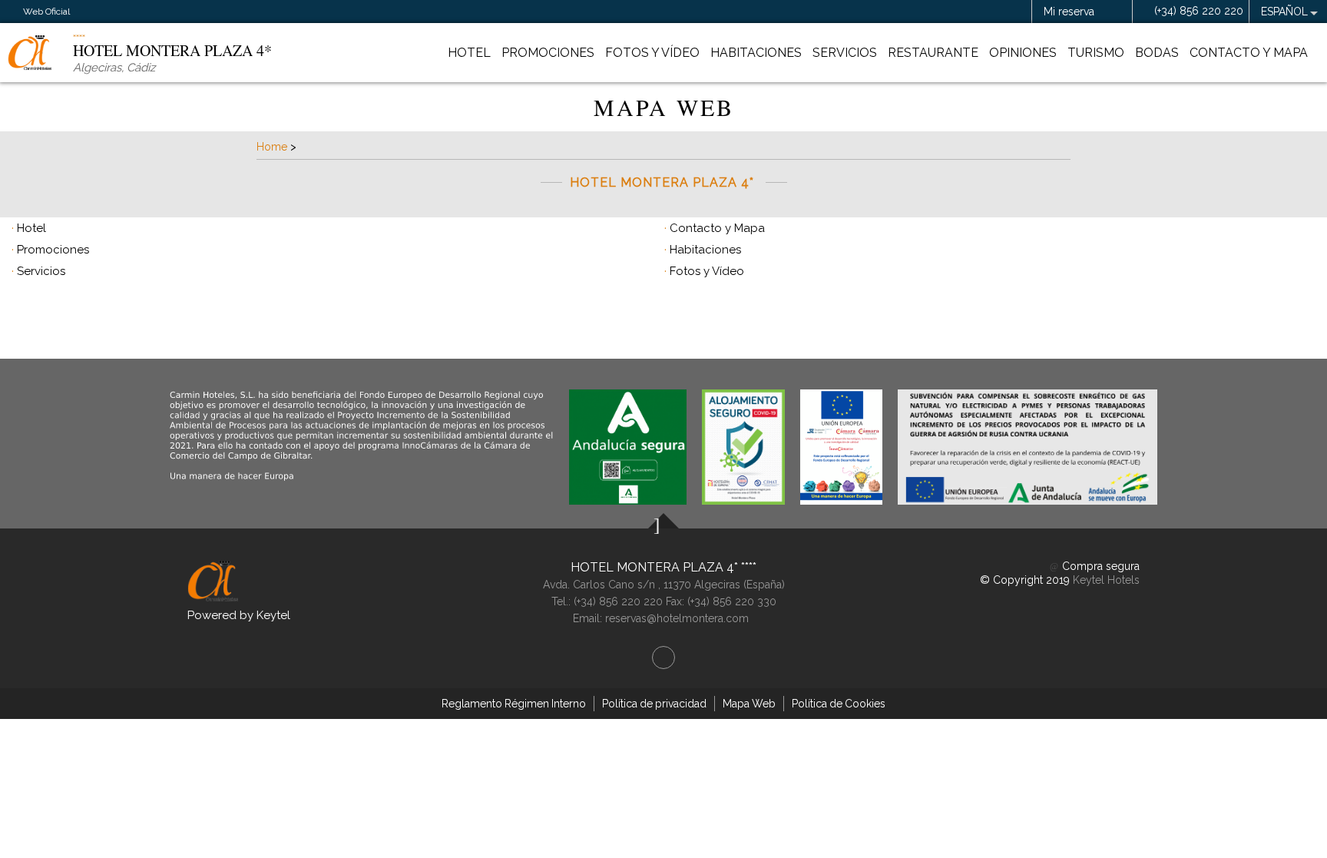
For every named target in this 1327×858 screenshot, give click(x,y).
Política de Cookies (838, 703)
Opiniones (1023, 52)
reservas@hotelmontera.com (677, 618)
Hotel (469, 52)
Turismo (1095, 52)
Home (271, 147)
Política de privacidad (654, 703)
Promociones (547, 52)
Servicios (844, 52)
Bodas (1157, 52)
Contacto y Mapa (717, 228)
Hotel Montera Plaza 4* (656, 567)
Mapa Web (749, 703)
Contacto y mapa (1249, 52)
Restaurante (933, 52)
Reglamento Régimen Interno (514, 703)
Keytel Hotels (1106, 580)
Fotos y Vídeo (652, 52)
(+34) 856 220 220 (1198, 11)
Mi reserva (1069, 11)
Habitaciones (756, 52)
